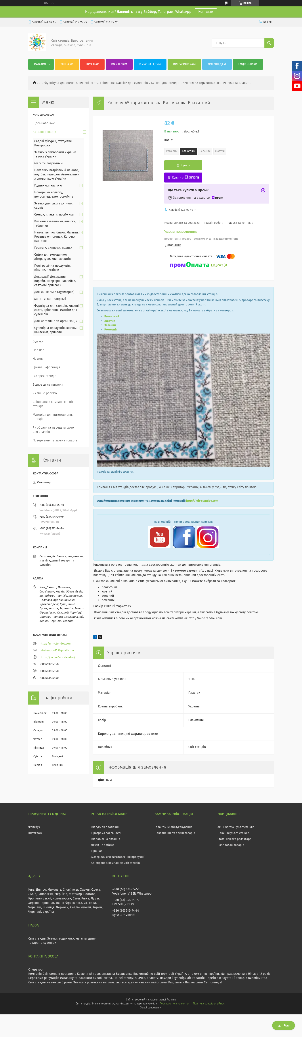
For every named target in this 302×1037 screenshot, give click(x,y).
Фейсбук (34, 827)
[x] (100, 637)
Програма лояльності (106, 833)
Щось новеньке (44, 123)
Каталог (40, 64)
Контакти (205, 12)
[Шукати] (269, 43)
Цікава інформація (46, 367)
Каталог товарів (44, 132)
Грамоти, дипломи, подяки (53, 247)
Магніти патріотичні (48, 163)
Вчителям (119, 64)
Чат (287, 1025)
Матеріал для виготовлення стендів (53, 417)
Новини (38, 358)
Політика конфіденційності (209, 1003)
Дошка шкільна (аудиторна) (54, 292)
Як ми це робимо (45, 393)
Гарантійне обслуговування (173, 827)
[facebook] (95, 637)
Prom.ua (171, 999)
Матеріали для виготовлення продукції (118, 857)
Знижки (67, 64)
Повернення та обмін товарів (175, 833)
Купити (185, 165)
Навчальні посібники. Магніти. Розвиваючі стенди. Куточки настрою (56, 237)
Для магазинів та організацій (55, 321)
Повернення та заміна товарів (55, 440)
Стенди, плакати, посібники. (54, 214)
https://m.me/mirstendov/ (57, 657)
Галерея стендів (44, 376)
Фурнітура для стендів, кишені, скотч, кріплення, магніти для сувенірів (96, 83)
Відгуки (38, 341)
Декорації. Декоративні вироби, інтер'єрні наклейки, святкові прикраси (55, 281)
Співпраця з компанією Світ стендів (53, 404)
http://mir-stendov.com (202, 500)
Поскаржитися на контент (175, 1003)
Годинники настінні (48, 185)
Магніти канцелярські (50, 299)
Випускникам (184, 64)
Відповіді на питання (48, 384)
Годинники (248, 64)
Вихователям (150, 64)
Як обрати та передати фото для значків (53, 429)
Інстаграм (35, 833)
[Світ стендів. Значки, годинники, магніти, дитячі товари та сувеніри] (37, 50)
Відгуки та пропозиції (106, 827)
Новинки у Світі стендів (233, 833)
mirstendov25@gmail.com (57, 650)
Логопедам (217, 64)
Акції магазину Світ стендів (236, 827)
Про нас (92, 64)
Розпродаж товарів (231, 845)
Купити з (177, 177)
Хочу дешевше (43, 114)
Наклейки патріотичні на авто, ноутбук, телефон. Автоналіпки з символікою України (56, 174)
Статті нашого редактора (234, 839)
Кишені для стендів (165, 83)
